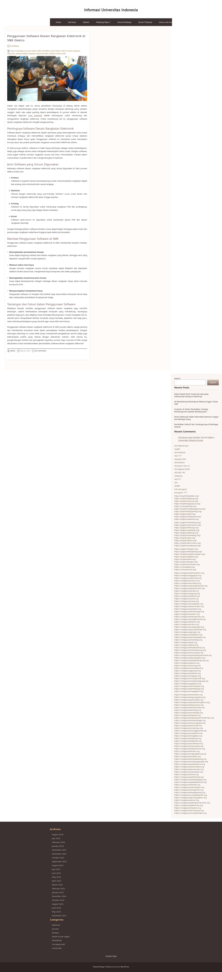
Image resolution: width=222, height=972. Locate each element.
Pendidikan (14, 46)
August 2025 (57, 865)
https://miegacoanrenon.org (187, 580)
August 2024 (57, 904)
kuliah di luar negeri (61, 936)
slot (176, 482)
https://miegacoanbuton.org (187, 751)
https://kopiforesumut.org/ (186, 501)
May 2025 (56, 877)
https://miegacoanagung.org (187, 593)
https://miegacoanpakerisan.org (188, 805)
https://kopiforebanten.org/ (186, 496)
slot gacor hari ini (182, 465)
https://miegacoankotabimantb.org (190, 619)
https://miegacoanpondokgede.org (189, 637)
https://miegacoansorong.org (187, 665)
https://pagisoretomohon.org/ (187, 525)
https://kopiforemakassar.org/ (187, 545)
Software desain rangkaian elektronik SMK (32, 53)
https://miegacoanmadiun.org (187, 808)
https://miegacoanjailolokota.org (188, 777)
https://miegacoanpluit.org (186, 645)
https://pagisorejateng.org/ (186, 532)
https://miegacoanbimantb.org (188, 725)
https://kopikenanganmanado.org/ (189, 554)
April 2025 (56, 880)
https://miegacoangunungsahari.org (190, 797)
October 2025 (58, 857)
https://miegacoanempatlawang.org (190, 759)
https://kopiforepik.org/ (184, 538)
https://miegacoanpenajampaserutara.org (192, 655)
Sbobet (86, 22)
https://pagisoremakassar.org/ (187, 516)
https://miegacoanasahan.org (187, 756)
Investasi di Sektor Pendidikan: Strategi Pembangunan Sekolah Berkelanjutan (191, 410)
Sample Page (111, 956)
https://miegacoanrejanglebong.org (190, 753)
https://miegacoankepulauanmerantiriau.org (194, 717)
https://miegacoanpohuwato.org (188, 699)
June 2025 (56, 873)
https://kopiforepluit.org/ (185, 540)
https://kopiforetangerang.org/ (188, 511)
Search (177, 378)
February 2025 (58, 888)
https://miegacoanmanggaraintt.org (190, 730)
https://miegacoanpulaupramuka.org (190, 585)
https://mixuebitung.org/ (185, 506)
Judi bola (72, 22)
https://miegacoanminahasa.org (188, 668)
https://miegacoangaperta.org (187, 683)
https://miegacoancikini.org (186, 624)
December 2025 (59, 850)
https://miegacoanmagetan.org (188, 735)
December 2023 (59, 915)
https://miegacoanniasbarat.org (188, 733)
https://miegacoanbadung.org (187, 738)
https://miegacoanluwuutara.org (188, 746)
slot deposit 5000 (182, 469)
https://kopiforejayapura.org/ (187, 503)
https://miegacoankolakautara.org (189, 647)
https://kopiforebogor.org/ (186, 561)
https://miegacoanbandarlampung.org (191, 660)
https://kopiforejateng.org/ (186, 498)
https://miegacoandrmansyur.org (189, 810)
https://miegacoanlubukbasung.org (190, 650)
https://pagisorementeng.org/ (187, 522)
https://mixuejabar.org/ (184, 567)
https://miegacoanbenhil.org (187, 621)
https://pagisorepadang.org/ (187, 530)
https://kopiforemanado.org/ (187, 564)
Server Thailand (145, 22)
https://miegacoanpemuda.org (188, 578)
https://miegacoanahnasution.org (189, 573)
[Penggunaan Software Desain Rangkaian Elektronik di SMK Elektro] (47, 102)
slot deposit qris (181, 445)
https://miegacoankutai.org (186, 774)
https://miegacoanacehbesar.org (188, 743)
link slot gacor (180, 489)
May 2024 (56, 911)
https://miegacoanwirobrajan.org (189, 686)
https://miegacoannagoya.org (187, 675)
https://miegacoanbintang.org (187, 710)
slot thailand (35, 115)
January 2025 (58, 892)
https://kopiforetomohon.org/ (187, 543)
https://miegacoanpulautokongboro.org (192, 702)
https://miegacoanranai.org (186, 601)
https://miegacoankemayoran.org (189, 616)
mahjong (178, 475)
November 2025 (59, 853)
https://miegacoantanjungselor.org (189, 657)
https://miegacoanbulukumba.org (189, 707)
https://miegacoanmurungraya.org (189, 723)
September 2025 (59, 861)
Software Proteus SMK (57, 53)
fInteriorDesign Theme (102, 967)
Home (58, 22)
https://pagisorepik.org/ (185, 514)
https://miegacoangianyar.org (187, 670)
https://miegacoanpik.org (185, 642)
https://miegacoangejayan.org (187, 575)
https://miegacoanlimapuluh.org (188, 789)
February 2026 (58, 842)
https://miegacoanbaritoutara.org (189, 766)
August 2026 (57, 834)
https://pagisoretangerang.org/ (188, 551)
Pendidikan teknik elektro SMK (53, 51)
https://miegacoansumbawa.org (188, 771)
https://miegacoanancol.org (186, 800)
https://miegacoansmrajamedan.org (190, 813)
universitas (57, 948)
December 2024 (59, 896)
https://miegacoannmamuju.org (188, 728)
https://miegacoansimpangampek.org (191, 761)
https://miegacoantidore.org (187, 596)
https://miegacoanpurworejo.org (188, 769)
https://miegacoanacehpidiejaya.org (190, 779)
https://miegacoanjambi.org (186, 663)
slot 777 (178, 455)
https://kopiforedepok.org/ (186, 556)
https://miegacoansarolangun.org (189, 787)
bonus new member (168, 22)
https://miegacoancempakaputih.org (190, 795)
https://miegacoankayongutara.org (189, 697)
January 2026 (58, 846)
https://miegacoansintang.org (187, 583)
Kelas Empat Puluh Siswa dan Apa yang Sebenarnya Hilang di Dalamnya (191, 395)
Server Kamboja (124, 22)
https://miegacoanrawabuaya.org (189, 627)
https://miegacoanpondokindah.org (190, 629)
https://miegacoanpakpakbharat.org (190, 782)
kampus (55, 932)
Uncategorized (58, 944)
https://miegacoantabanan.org (187, 741)
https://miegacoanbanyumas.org (188, 705)
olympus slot (180, 459)
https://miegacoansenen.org (187, 614)
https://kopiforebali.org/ (185, 559)
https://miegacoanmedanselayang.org (191, 681)
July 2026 (56, 838)
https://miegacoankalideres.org (188, 634)
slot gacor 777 (180, 492)
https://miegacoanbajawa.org (187, 715)
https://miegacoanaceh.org (186, 598)
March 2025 (57, 884)
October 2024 (58, 900)
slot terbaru (179, 462)
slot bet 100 (179, 472)
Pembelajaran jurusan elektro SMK (28, 51)
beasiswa (56, 925)
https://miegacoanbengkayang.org (189, 792)
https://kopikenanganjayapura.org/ (190, 508)
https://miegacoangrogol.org (187, 632)
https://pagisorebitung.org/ (186, 527)
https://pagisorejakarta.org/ (186, 519)
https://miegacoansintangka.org (188, 712)
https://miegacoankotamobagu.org (190, 720)
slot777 (177, 479)
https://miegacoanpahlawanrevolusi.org (192, 802)
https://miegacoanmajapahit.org (188, 691)
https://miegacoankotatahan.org (188, 603)
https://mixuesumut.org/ (185, 569)
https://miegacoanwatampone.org (189, 764)
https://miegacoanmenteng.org (188, 639)
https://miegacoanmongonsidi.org (189, 678)
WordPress (125, 967)
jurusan (55, 928)
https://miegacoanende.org (186, 591)
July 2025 (56, 869)
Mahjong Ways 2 (103, 22)
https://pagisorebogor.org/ (186, 549)
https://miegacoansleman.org (187, 673)
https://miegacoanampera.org (187, 609)
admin (12, 351)
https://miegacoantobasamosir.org (189, 748)
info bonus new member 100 (191, 437)
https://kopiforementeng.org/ (187, 535)
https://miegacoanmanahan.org (188, 694)
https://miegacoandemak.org (187, 784)
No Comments (40, 351)
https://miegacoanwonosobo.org (189, 606)
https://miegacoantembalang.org (189, 688)
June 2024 (56, 907)
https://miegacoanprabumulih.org (189, 588)
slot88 (177, 449)
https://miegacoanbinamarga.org (189, 611)
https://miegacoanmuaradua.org (188, 652)
